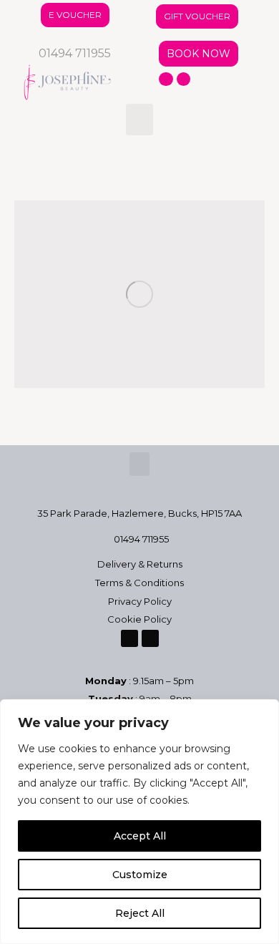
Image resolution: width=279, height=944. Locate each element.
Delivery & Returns (139, 564)
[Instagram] (184, 79)
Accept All (140, 835)
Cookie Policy (139, 619)
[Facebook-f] (166, 79)
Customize (139, 874)
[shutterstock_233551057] (139, 294)
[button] (139, 119)
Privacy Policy (140, 601)
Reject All (140, 913)
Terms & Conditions (139, 582)
